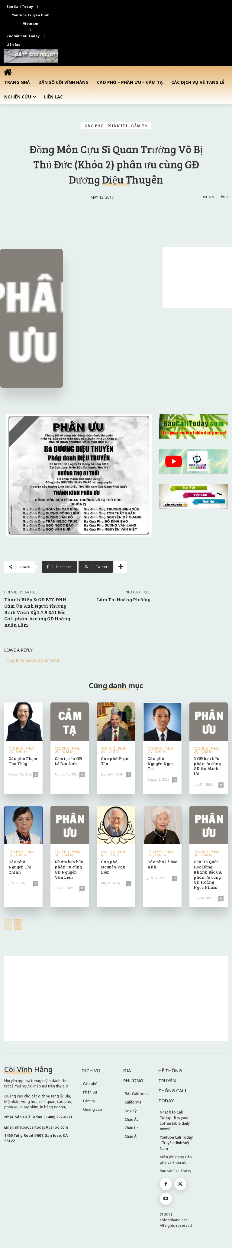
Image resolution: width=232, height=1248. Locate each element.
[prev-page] (8, 924)
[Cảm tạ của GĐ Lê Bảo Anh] (69, 721)
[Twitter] (180, 1184)
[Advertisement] (197, 277)
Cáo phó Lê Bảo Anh (162, 864)
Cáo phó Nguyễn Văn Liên (113, 867)
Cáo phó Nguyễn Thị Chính (19, 867)
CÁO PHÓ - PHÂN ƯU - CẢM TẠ (116, 125)
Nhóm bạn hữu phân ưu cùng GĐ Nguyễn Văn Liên (69, 869)
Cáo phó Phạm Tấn (115, 760)
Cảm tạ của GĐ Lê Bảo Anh (68, 760)
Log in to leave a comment (33, 660)
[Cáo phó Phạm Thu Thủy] (23, 721)
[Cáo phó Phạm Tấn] (116, 721)
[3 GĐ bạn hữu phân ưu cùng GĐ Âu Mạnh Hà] (208, 721)
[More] (120, 567)
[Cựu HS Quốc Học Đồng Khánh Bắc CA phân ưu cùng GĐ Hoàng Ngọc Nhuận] (208, 825)
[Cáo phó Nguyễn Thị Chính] (23, 825)
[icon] (7, 72)
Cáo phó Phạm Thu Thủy (22, 760)
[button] (49, 56)
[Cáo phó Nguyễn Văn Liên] (116, 825)
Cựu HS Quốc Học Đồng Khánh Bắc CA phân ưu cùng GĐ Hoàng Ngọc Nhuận (208, 874)
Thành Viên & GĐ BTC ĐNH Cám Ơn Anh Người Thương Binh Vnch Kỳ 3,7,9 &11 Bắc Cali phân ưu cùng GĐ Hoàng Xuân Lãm (37, 612)
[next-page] (17, 924)
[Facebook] (166, 1184)
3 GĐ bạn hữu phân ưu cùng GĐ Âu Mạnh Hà (207, 765)
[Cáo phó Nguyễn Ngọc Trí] (162, 721)
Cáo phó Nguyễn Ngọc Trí (160, 763)
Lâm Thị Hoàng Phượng (123, 599)
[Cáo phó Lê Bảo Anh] (162, 825)
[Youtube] (166, 1199)
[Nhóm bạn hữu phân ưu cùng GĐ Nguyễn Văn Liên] (69, 825)
